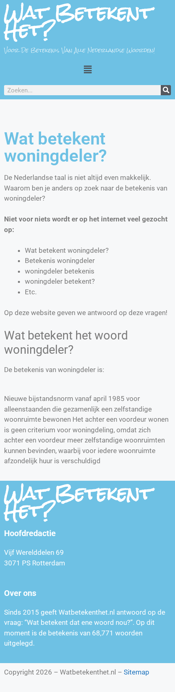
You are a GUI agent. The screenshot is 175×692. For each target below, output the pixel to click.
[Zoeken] (166, 90)
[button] (87, 69)
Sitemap (136, 672)
